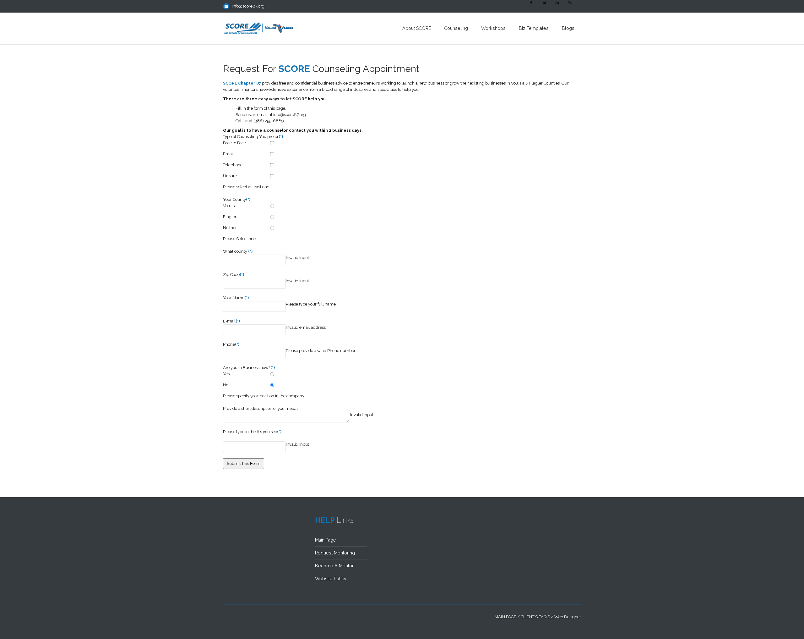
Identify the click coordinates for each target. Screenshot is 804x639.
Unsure (230, 176)
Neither (230, 227)
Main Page (325, 540)
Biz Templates (534, 28)
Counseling (456, 28)
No (225, 385)
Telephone (232, 165)
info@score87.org (289, 114)
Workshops (493, 28)
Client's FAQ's (535, 616)
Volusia (229, 205)
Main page (505, 616)
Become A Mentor (334, 565)
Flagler (229, 216)
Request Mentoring (335, 552)
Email (228, 153)
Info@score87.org (248, 6)
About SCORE (416, 28)
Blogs (568, 28)
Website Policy (330, 578)
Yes (226, 374)
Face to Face (234, 142)
